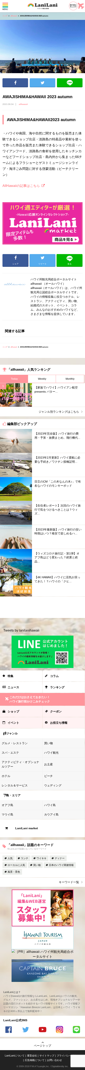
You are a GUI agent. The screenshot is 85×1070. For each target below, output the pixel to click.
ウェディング (52, 785)
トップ (4, 16)
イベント (13, 722)
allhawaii (14, 16)
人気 (10, 858)
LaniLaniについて (15, 1055)
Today (14, 378)
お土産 (48, 764)
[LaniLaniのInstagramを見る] (59, 1030)
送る (70, 82)
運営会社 (32, 1055)
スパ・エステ (10, 752)
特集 (10, 676)
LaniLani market (26, 828)
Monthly (70, 378)
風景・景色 (14, 871)
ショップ (13, 711)
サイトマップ (46, 1055)
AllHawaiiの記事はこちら (21, 185)
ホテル (6, 776)
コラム (54, 676)
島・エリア (13, 795)
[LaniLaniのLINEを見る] (76, 1030)
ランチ (24, 858)
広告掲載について (35, 1060)
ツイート (42, 82)
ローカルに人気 (16, 865)
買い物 (48, 743)
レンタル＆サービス (15, 785)
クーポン (56, 711)
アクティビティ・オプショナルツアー (20, 764)
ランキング (57, 687)
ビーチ (48, 776)
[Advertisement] (42, 607)
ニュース (13, 687)
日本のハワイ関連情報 (61, 865)
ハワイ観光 (51, 752)
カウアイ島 (51, 814)
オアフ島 (7, 805)
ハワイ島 (50, 805)
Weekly (42, 378)
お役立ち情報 (58, 722)
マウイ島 (7, 814)
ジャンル (12, 733)
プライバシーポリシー (69, 1055)
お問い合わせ (54, 1060)
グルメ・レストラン (15, 743)
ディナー (60, 858)
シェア (15, 82)
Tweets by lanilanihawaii (21, 630)
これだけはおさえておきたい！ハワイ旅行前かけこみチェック (29, 699)
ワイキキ (41, 858)
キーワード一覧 (69, 882)
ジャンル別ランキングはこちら (59, 411)
